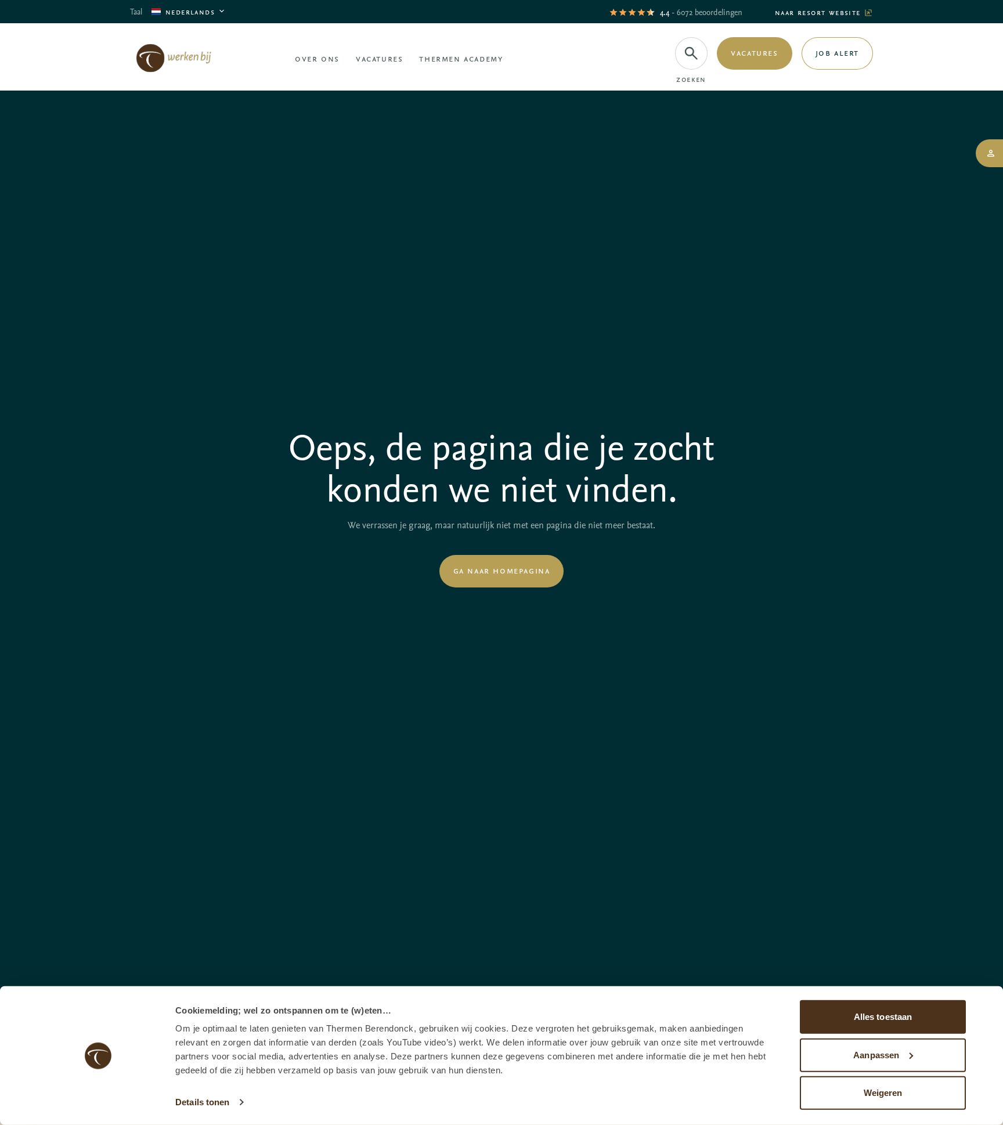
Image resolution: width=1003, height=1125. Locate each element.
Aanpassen (876, 1054)
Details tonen (202, 1102)
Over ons (317, 58)
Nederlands (190, 11)
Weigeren (883, 1093)
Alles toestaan (883, 1017)
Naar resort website (819, 11)
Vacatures (379, 58)
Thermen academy (461, 58)
